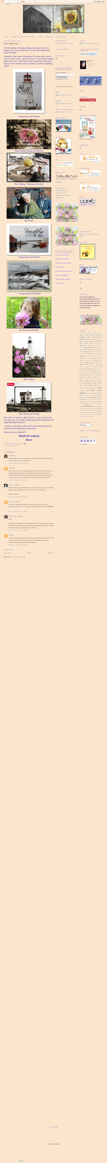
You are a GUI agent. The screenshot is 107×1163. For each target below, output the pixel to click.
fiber (85, 369)
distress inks (84, 364)
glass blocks (83, 373)
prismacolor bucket (84, 397)
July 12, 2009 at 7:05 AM (18, 545)
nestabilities (91, 388)
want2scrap (83, 412)
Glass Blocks (59, 198)
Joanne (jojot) (13, 485)
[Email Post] (24, 443)
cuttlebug (95, 360)
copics (83, 355)
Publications (50, 37)
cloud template (89, 354)
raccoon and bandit (92, 399)
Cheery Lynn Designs (87, 335)
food (96, 369)
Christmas (98, 335)
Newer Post (7, 553)
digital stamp (90, 362)
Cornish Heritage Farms (91, 338)
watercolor (89, 412)
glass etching (90, 373)
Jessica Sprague (91, 341)
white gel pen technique (86, 414)
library (100, 379)
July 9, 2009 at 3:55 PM (18, 497)
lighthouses (83, 381)
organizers (83, 390)
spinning (96, 406)
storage (86, 408)
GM (84, 341)
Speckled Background (62, 190)
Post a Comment (8, 550)
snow (81, 406)
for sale (100, 369)
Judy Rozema (13, 501)
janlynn (100, 377)
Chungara (93, 337)
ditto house (92, 364)
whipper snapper (97, 412)
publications (83, 399)
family (81, 369)
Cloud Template (60, 188)
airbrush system (88, 350)
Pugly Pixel (98, 343)
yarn (88, 416)
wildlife (94, 414)
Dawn (91, 61)
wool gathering (83, 416)
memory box (90, 383)
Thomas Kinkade (89, 347)
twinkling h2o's (98, 410)
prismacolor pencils (95, 397)
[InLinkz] (80, 109)
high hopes (87, 375)
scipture (87, 403)
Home (6, 37)
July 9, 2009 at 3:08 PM (18, 480)
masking (99, 381)
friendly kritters (84, 371)
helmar (82, 375)
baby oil (99, 350)
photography (98, 395)
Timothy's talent (98, 347)
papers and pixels (92, 393)
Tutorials (40, 37)
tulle (87, 410)
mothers (86, 385)
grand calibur (98, 373)
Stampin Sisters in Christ (93, 345)
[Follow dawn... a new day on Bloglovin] (89, 55)
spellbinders (88, 405)
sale (88, 401)
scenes (82, 403)
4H (81, 333)
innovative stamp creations (89, 377)
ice (95, 375)
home (92, 375)
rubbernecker (83, 401)
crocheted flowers (87, 360)
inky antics (99, 375)
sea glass (99, 403)
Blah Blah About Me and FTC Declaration (23, 37)
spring (100, 406)
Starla (10, 455)
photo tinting (89, 395)
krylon (87, 379)
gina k (99, 371)
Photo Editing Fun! (11, 43)
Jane (86, 341)
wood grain (99, 414)
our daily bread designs (91, 391)
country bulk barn (91, 356)
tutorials (91, 410)
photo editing (14, 445)
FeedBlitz (65, 79)
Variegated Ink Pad (61, 193)
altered (94, 349)
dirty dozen (98, 362)
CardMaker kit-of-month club (94, 333)
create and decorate (87, 358)
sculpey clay (93, 403)
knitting (82, 379)
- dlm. (10, 468)
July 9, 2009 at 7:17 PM (18, 511)
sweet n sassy (91, 408)
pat (10, 535)
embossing (99, 365)
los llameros (93, 381)
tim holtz (97, 408)
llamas (88, 381)
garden (95, 371)
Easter (93, 339)
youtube (91, 416)
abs (81, 349)
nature (85, 388)
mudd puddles (93, 385)
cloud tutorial (98, 353)
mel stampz (83, 383)
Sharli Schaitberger (14, 516)
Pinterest (92, 343)
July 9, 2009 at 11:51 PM (18, 530)
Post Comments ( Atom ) (18, 557)
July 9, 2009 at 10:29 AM (18, 463)
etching (82, 366)
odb (96, 388)
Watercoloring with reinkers (63, 195)
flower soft (91, 369)
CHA (85, 333)
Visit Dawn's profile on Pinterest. (65, 43)
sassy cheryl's (97, 401)
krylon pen (94, 379)
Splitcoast (83, 345)
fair (101, 366)
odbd (99, 387)
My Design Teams (62, 37)
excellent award (88, 366)
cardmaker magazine (88, 351)
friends (91, 371)
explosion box (96, 366)
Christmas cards (85, 337)
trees (84, 410)
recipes (100, 399)
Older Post (51, 553)
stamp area (82, 408)
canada (81, 351)
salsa (90, 401)
